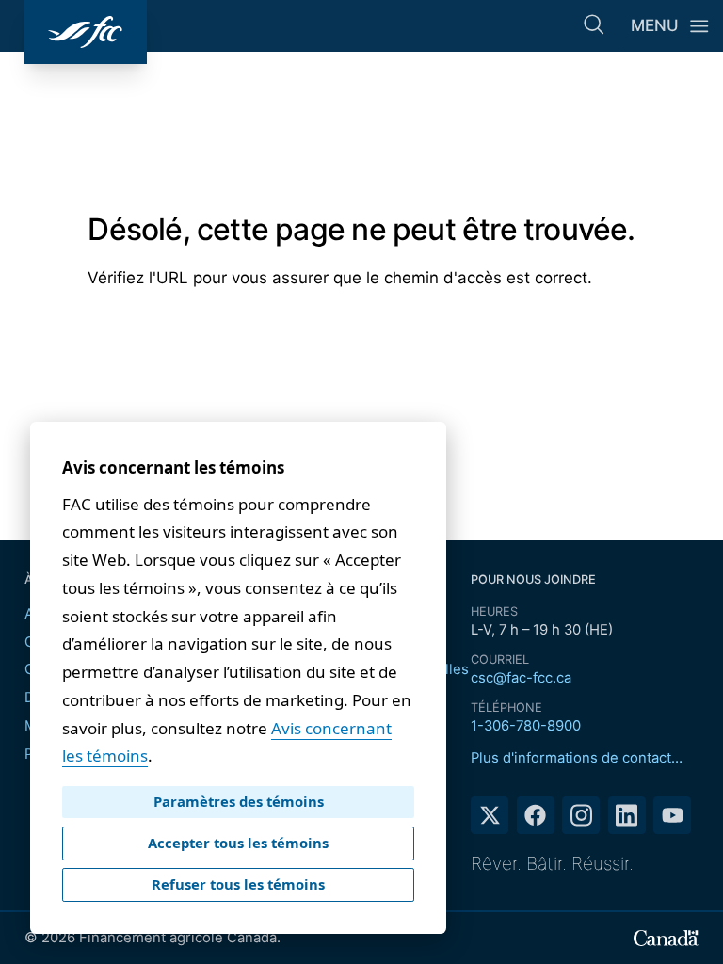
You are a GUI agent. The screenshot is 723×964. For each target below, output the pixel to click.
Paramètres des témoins (238, 801)
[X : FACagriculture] (489, 815)
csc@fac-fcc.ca (521, 677)
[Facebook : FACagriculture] (535, 815)
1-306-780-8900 (526, 725)
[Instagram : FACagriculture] (581, 815)
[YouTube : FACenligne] (672, 815)
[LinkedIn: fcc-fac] (627, 815)
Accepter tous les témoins (238, 842)
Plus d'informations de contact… (577, 757)
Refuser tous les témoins (238, 884)
